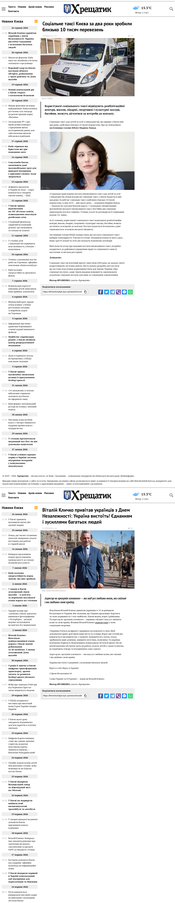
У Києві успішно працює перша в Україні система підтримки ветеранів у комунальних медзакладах (22, 460)
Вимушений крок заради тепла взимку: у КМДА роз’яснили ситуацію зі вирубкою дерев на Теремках (21, 307)
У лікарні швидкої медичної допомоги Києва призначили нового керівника (23, 823)
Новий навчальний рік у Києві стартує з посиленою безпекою (21, 92)
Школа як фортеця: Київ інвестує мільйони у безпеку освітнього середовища (23, 60)
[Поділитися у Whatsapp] (130, 292)
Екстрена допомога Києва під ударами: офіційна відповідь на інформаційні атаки (22, 864)
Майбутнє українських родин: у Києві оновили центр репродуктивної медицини (21, 341)
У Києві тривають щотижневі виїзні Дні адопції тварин (19, 522)
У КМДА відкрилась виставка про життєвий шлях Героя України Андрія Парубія (22, 704)
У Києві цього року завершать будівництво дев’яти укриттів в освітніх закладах (22, 723)
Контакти (13, 11)
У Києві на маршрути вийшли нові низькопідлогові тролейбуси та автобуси (21, 804)
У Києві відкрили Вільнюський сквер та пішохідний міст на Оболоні (19, 786)
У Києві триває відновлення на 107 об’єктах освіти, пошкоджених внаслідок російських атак (22, 211)
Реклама (49, 6)
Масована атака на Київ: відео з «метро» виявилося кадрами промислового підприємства (22, 424)
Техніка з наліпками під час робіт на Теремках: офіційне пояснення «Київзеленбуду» (22, 262)
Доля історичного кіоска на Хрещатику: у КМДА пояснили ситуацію (20, 358)
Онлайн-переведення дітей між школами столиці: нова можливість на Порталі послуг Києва (22, 767)
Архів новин (35, 6)
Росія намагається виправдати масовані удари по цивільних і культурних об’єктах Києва (22, 896)
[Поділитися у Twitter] (106, 292)
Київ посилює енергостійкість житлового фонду (22, 272)
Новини (22, 6)
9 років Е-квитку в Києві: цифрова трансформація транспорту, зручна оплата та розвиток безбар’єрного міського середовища (22, 672)
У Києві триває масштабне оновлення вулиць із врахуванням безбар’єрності (21, 376)
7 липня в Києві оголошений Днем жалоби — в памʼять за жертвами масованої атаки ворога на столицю (22, 594)
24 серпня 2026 (47, 528)
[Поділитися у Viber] (118, 292)
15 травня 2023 (47, 36)
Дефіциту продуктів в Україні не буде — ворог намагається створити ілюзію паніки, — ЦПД (21, 191)
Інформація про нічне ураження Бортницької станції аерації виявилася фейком (21, 328)
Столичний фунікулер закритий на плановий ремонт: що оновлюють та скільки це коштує (20, 226)
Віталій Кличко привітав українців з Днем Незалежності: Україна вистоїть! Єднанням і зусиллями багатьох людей (22, 40)
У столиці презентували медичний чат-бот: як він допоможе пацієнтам (22, 441)
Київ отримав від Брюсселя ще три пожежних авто (18, 149)
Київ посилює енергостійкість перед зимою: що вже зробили (21, 576)
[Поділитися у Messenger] (124, 292)
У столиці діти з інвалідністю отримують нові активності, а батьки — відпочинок (22, 245)
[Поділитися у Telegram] (112, 292)
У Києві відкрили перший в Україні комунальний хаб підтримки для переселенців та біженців (23, 877)
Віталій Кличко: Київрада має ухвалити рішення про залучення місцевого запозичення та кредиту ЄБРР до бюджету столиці (21, 844)
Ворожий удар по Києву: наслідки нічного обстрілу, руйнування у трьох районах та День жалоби (22, 73)
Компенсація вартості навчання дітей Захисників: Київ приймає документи (22, 288)
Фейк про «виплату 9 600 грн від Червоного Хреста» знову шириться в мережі (22, 687)
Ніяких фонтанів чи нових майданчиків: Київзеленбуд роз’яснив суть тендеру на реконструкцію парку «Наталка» (22, 111)
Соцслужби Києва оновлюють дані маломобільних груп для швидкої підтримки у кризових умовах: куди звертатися (22, 169)
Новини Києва (12, 21)
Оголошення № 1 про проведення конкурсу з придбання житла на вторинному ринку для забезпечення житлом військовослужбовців (21, 128)
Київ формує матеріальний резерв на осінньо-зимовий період (22, 406)
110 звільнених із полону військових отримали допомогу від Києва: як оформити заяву (21, 394)
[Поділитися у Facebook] (100, 292)
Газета (11, 6)
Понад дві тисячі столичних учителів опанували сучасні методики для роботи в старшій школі (22, 539)
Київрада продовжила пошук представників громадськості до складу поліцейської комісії (21, 558)
